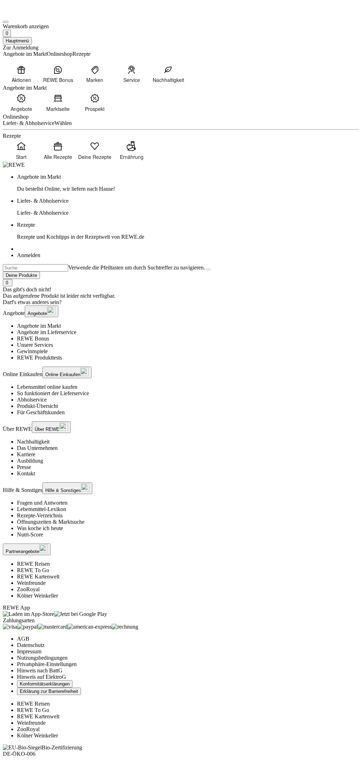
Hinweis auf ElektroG (41, 677)
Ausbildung (30, 461)
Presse (24, 467)
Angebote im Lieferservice (46, 332)
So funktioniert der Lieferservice (53, 393)
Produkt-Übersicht (37, 406)
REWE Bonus (33, 339)
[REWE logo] (14, 165)
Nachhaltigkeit (33, 442)
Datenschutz (31, 645)
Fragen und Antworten (42, 503)
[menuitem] (21, 74)
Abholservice (32, 400)
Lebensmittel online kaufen (47, 387)
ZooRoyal (28, 589)
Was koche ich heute (40, 528)
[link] (188, 183)
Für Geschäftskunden (41, 412)
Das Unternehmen (37, 448)
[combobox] (35, 268)
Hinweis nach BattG (40, 670)
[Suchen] (208, 269)
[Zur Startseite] (27, 14)
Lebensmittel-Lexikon (41, 509)
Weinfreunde (31, 583)
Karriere (26, 454)
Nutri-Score (30, 535)
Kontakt (26, 473)
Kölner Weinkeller (37, 596)
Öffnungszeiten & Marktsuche (50, 522)
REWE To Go (33, 570)
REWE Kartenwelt (38, 577)
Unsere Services (35, 345)
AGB (23, 639)
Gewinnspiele (32, 351)
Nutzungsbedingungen (42, 658)
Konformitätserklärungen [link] (45, 684)
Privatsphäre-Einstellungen (47, 664)
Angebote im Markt (39, 326)
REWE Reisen (33, 564)
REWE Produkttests (39, 358)
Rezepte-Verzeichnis (40, 515)
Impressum (29, 651)
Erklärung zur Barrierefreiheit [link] (49, 691)
